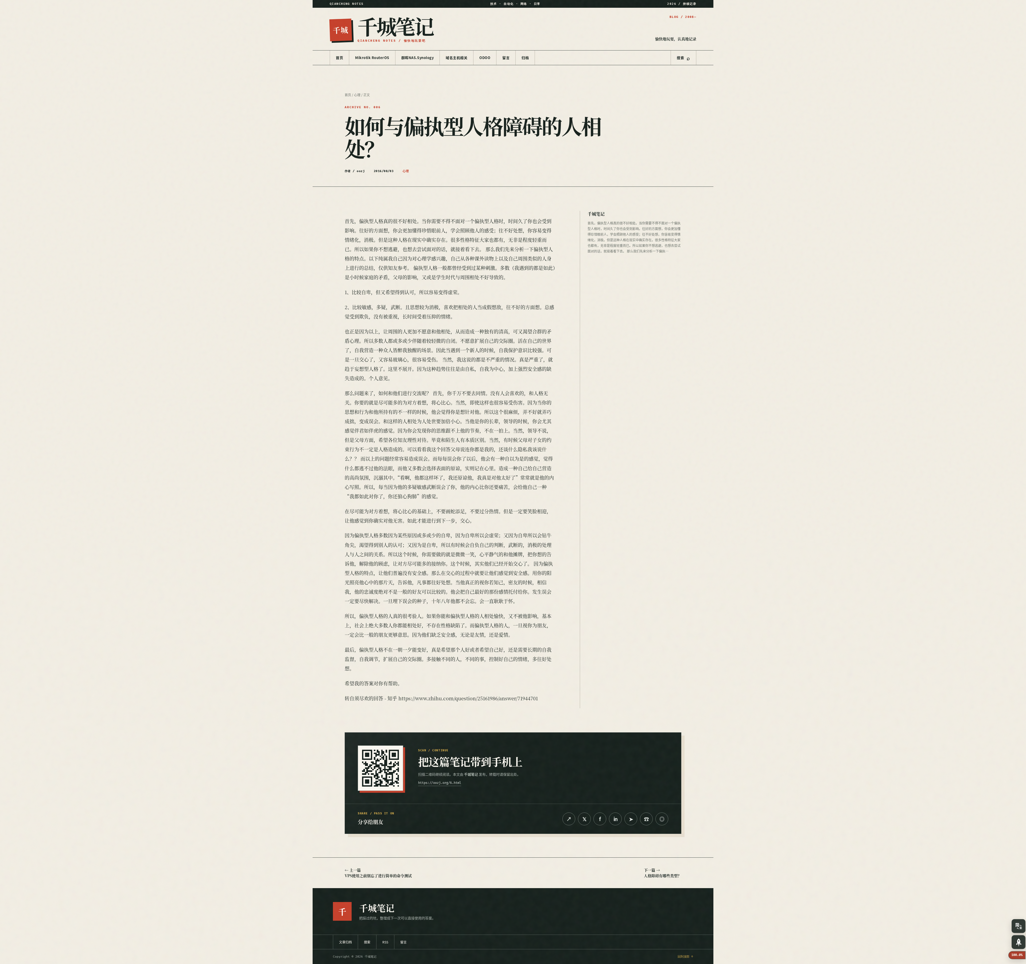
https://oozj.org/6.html (439, 783)
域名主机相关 (456, 57)
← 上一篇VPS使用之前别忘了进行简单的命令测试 (378, 872)
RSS (385, 942)
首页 (339, 57)
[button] (1018, 926)
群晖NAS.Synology (417, 57)
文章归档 (345, 942)
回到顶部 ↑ (685, 956)
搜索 (683, 58)
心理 (357, 94)
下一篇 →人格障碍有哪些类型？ (662, 872)
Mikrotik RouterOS (372, 57)
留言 (506, 57)
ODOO (484, 57)
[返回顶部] (1018, 942)
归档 (525, 57)
